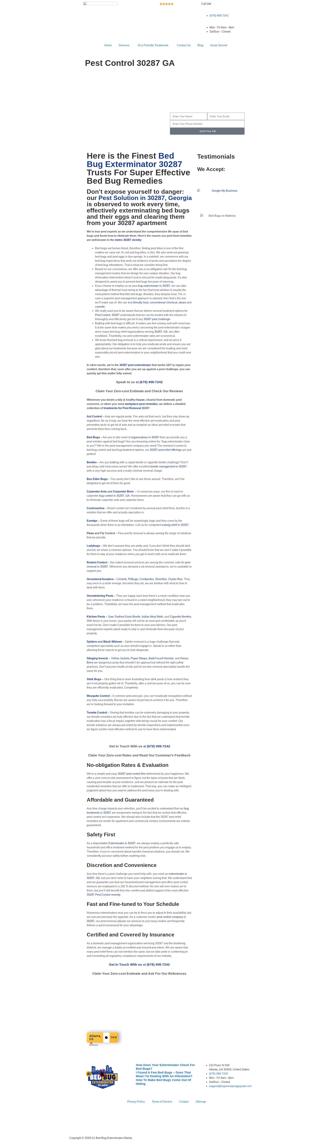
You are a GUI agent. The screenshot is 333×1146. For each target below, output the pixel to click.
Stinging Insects (97, 658)
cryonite (100, 306)
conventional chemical (163, 302)
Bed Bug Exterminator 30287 (134, 160)
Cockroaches (95, 508)
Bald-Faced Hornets (161, 658)
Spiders (92, 641)
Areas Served (218, 45)
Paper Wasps (139, 658)
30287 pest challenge (157, 319)
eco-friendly (135, 302)
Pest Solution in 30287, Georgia (145, 197)
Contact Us (184, 45)
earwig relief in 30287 (175, 524)
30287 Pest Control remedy (103, 894)
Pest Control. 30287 (107, 314)
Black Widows (112, 641)
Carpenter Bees (123, 491)
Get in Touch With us (125, 964)
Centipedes (146, 579)
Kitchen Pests (96, 616)
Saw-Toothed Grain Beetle (124, 616)
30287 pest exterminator (135, 365)
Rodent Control (97, 562)
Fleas (90, 533)
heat (145, 302)
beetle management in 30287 (169, 466)
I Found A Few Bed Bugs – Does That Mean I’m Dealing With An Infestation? (164, 1074)
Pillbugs (133, 579)
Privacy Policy (136, 1101)
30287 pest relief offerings (166, 449)
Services (124, 45)
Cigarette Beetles (180, 616)
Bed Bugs (93, 437)
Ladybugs (93, 545)
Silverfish (160, 579)
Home (108, 45)
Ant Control (94, 416)
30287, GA (161, 331)
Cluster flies (175, 579)
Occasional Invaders (100, 579)
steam (182, 302)
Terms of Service (162, 1101)
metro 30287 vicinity (128, 239)
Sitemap (201, 1101)
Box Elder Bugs (97, 479)
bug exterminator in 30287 (154, 285)
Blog (200, 45)
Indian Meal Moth (152, 616)
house (140, 399)
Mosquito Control (98, 695)
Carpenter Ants (97, 491)
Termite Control (97, 712)
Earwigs (92, 520)
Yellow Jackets (120, 658)
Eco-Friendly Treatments (153, 45)
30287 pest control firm (132, 773)
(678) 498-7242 (224, 103)
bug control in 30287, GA (114, 495)
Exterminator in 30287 (121, 843)
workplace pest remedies (141, 403)
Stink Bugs (94, 679)
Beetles (92, 462)
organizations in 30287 (145, 437)
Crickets (122, 579)
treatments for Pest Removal (122, 408)
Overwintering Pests (100, 595)
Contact (184, 1101)
